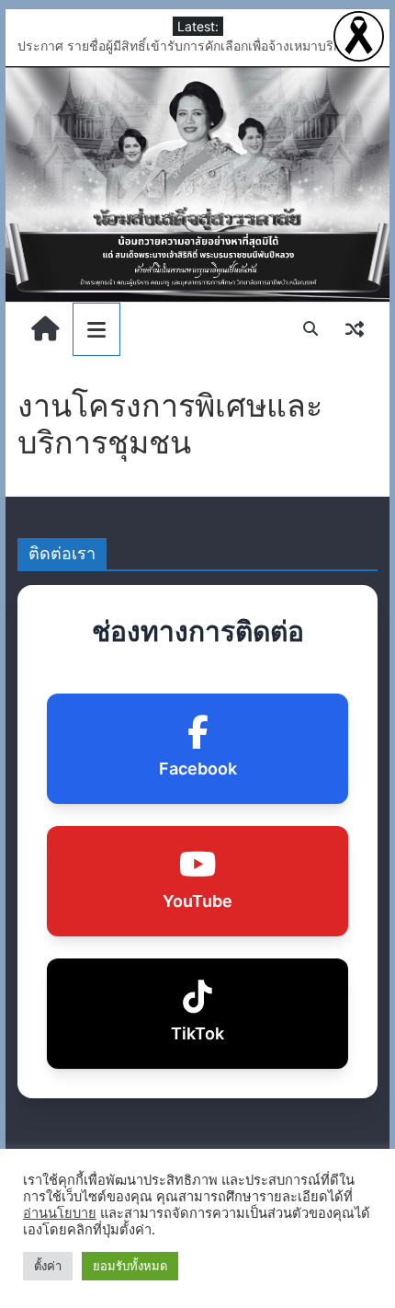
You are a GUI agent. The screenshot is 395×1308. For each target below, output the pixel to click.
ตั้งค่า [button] (48, 1265)
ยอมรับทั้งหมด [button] (130, 1265)
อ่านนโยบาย (59, 1213)
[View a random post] (355, 328)
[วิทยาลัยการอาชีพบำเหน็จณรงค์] (197, 184)
